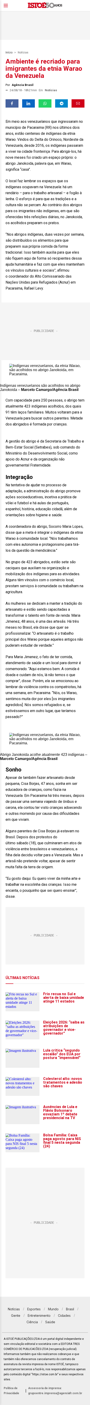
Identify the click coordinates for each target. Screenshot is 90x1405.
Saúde (50, 1322)
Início (9, 52)
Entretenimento (39, 1315)
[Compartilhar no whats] (45, 103)
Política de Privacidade (11, 1391)
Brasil (70, 1309)
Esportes (34, 1309)
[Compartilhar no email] (78, 103)
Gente (15, 1315)
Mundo (53, 1309)
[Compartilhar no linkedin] (28, 103)
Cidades (64, 1315)
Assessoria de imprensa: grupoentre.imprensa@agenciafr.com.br (55, 1391)
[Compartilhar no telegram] (61, 103)
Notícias (23, 52)
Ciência (32, 1322)
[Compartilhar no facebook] (12, 103)
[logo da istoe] (45, 5)
